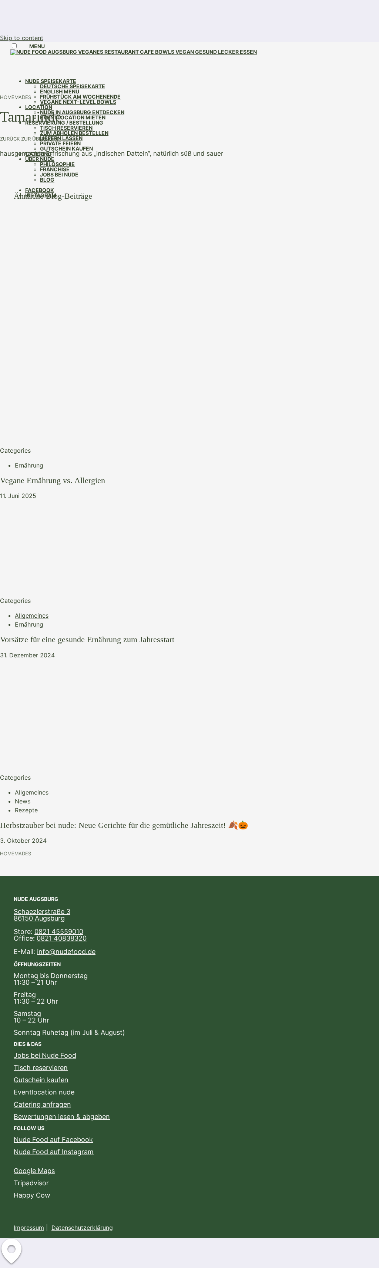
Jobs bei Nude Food (45, 1055)
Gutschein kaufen (66, 148)
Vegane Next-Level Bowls (78, 102)
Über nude (39, 159)
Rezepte (26, 810)
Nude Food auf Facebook (53, 1139)
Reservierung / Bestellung (64, 122)
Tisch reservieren (66, 128)
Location (38, 107)
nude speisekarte (50, 81)
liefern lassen (61, 138)
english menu (59, 91)
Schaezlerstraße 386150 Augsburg (42, 915)
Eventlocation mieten (72, 117)
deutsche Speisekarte (72, 86)
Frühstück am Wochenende (80, 96)
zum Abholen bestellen (74, 133)
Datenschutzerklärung (82, 1227)
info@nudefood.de (66, 951)
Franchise (55, 169)
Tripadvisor (31, 1183)
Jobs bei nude (59, 174)
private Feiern (60, 143)
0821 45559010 (58, 931)
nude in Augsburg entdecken (82, 112)
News (22, 801)
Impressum (29, 1227)
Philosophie (57, 164)
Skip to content (21, 38)
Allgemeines (31, 615)
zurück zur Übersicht (29, 139)
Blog (47, 179)
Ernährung (29, 465)
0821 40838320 (62, 938)
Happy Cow (32, 1195)
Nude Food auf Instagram (54, 1152)
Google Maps (34, 1171)
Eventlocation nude (44, 1092)
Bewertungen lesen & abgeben (62, 1116)
